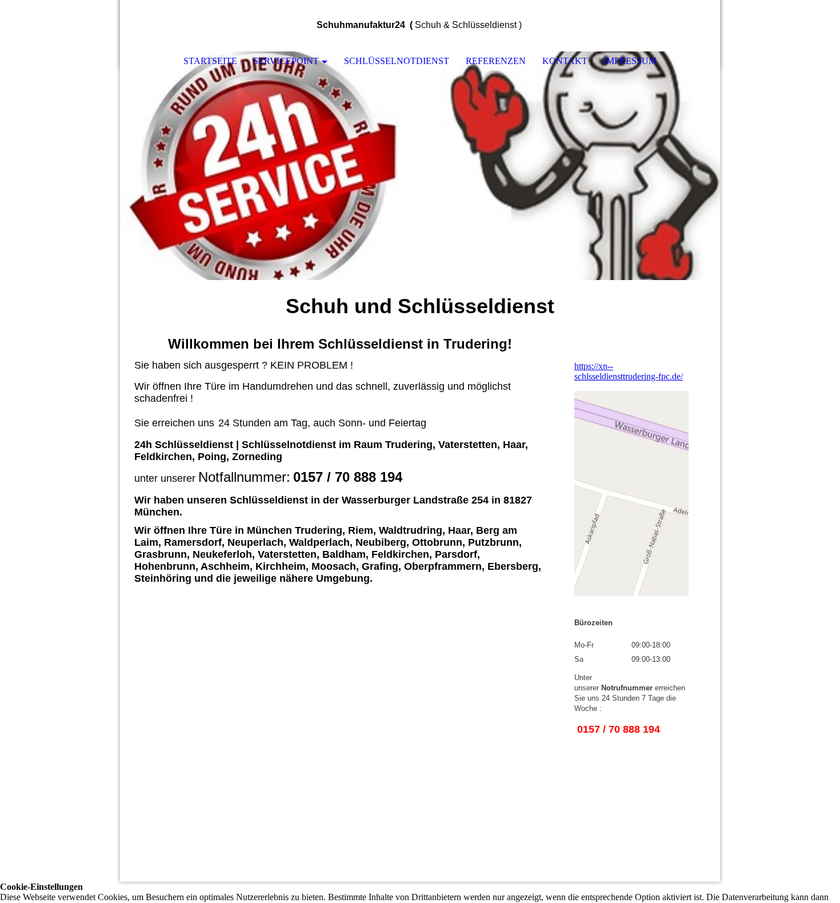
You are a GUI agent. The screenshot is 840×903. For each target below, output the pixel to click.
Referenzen (496, 61)
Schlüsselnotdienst (396, 61)
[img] (677, 25)
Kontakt (564, 61)
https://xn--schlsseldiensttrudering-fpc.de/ (628, 371)
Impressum (630, 61)
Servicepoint (286, 61)
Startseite (210, 61)
